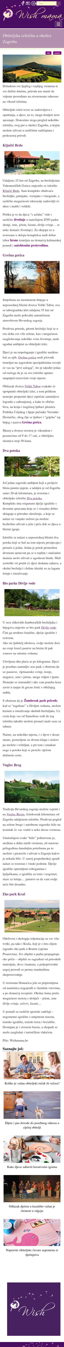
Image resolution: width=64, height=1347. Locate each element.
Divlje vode (48, 627)
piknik (58, 53)
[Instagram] (33, 4)
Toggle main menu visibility (61, 23)
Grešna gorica (27, 357)
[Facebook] (22, 4)
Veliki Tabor (33, 386)
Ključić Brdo (11, 191)
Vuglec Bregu (15, 814)
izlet (51, 53)
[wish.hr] (33, 1308)
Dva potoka (34, 498)
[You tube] (28, 4)
